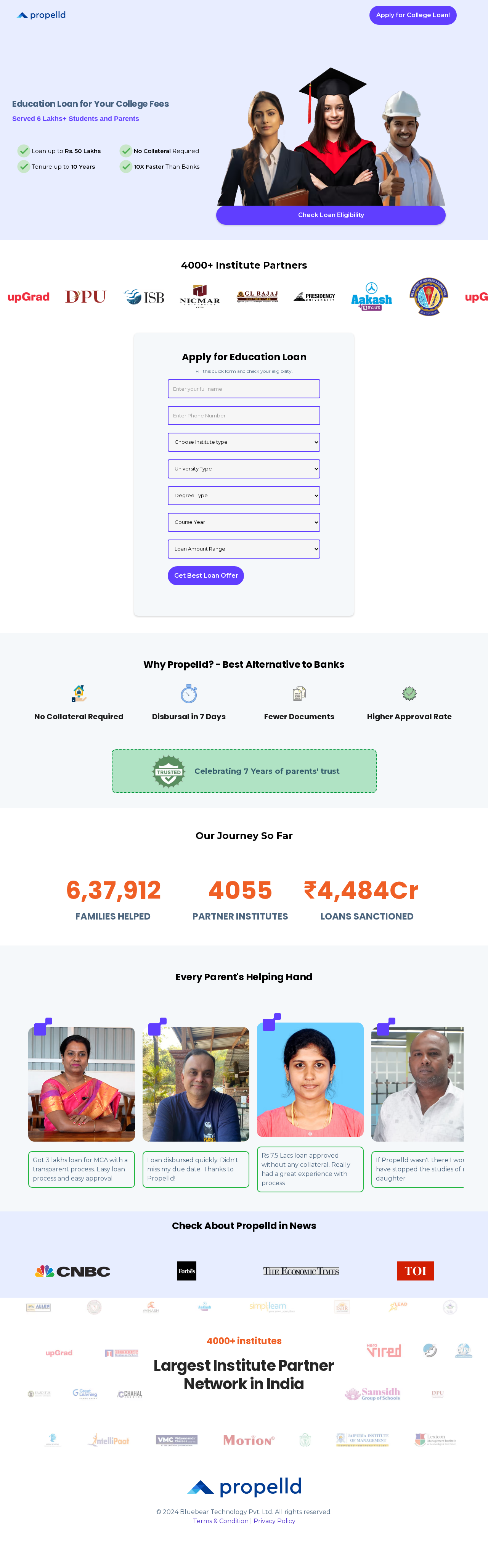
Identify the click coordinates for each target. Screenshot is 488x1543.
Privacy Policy (274, 1521)
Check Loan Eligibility (331, 215)
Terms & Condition (221, 1521)
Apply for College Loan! (413, 15)
